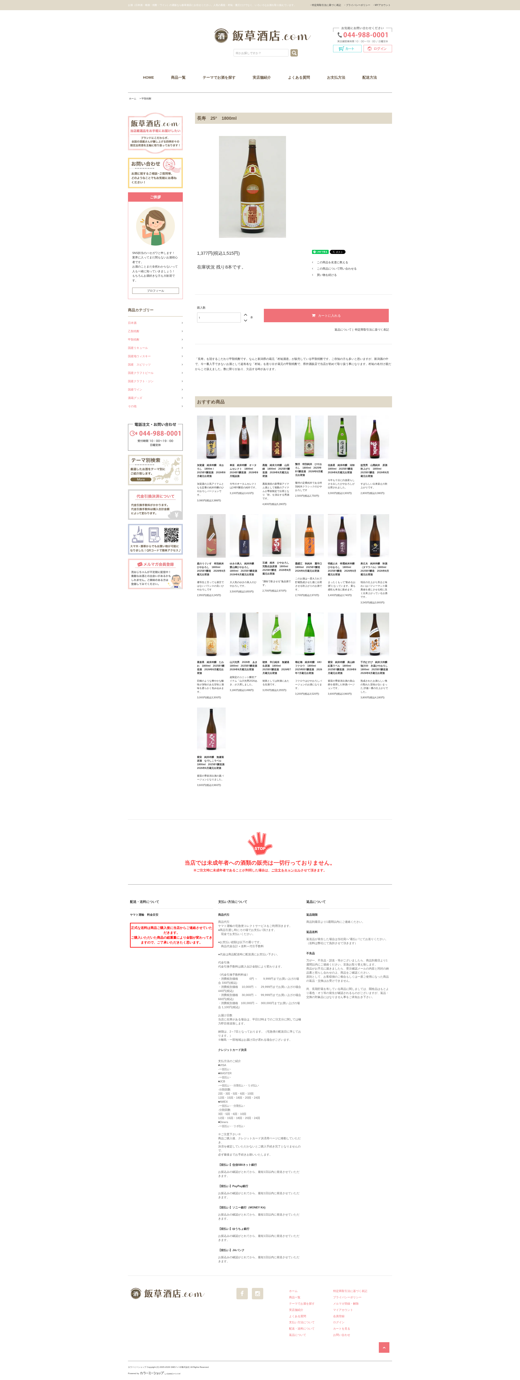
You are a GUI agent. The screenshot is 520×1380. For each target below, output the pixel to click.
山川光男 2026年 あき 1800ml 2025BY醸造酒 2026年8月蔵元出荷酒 (244, 666)
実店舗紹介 (262, 77)
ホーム (132, 98)
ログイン (338, 1322)
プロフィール (155, 290)
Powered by (133, 1373)
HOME (148, 77)
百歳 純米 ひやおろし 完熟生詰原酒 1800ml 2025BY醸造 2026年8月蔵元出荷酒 (276, 568)
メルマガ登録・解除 (346, 1303)
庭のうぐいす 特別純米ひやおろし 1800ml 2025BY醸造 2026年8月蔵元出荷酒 (211, 569)
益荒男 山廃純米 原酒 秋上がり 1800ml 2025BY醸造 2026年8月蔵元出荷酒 (375, 471)
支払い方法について (302, 1322)
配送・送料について (302, 1328)
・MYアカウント (381, 5)
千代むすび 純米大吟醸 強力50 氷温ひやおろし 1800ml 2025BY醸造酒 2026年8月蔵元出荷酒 (375, 668)
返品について (343, 329)
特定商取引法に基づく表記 (372, 329)
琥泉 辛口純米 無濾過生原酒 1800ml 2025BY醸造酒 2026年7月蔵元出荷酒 (276, 668)
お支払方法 (336, 77)
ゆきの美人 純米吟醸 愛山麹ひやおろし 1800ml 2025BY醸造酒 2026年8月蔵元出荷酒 (244, 569)
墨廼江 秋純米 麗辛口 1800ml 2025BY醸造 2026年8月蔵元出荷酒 (309, 567)
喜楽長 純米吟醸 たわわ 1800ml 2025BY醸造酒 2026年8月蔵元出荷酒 (210, 668)
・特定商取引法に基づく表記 (325, 5)
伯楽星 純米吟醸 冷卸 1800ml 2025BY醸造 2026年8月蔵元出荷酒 (342, 469)
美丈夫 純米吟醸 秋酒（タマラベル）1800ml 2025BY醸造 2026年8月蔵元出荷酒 (375, 569)
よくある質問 (299, 77)
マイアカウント (343, 1309)
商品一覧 (178, 77)
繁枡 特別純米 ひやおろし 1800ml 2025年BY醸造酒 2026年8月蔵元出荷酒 (309, 470)
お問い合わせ (341, 1334)
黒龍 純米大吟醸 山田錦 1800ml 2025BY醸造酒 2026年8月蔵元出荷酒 (276, 471)
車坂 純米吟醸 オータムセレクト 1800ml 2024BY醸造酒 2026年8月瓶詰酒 (244, 471)
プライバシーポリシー (347, 1297)
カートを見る (341, 1328)
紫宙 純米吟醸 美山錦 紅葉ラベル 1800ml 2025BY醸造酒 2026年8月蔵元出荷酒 (342, 668)
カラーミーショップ (137, 1367)
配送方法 (369, 77)
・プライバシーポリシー (356, 5)
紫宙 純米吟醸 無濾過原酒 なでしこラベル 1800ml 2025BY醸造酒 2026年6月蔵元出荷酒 (211, 762)
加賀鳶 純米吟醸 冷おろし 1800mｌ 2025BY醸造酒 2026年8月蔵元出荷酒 (211, 471)
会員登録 (338, 1316)
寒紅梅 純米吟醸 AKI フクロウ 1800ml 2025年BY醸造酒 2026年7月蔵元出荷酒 (308, 668)
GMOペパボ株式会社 (180, 1367)
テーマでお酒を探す (219, 77)
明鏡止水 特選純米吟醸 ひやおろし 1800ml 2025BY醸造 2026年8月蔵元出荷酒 (342, 569)
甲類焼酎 (146, 98)
